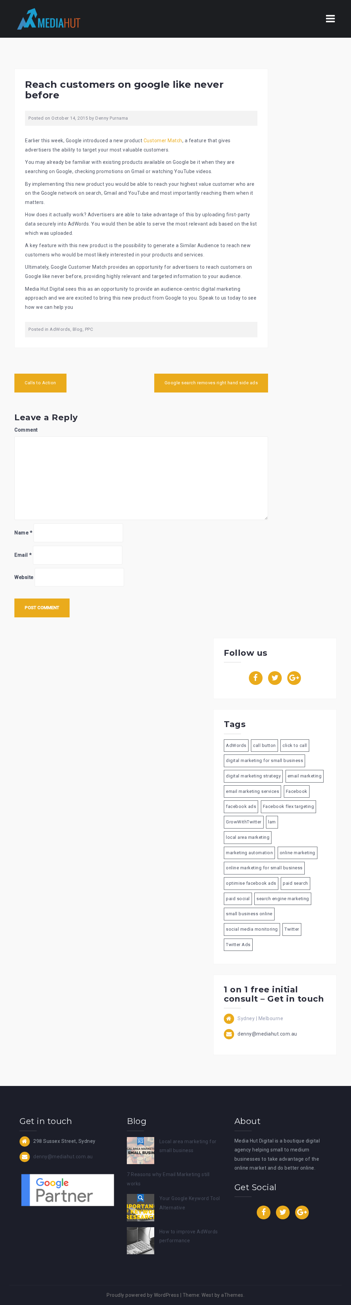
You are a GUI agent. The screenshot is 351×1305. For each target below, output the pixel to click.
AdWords (60, 329)
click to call (294, 745)
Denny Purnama (111, 118)
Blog (78, 329)
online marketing (297, 852)
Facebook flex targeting (288, 806)
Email (23, 555)
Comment (26, 430)
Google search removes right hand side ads (211, 382)
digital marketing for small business (264, 760)
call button (264, 745)
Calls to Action (40, 382)
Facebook (296, 791)
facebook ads (241, 806)
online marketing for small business (264, 867)
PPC (89, 329)
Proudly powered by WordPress (143, 1295)
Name (23, 532)
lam (272, 821)
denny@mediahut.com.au (267, 1034)
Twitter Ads (238, 944)
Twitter (292, 929)
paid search (295, 883)
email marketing (305, 775)
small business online (249, 913)
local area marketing (247, 837)
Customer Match (163, 140)
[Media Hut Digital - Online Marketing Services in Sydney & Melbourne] (48, 18)
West (207, 1295)
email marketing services (252, 791)
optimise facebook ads (251, 883)
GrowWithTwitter (244, 821)
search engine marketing (282, 898)
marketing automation (249, 852)
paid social (238, 898)
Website (24, 577)
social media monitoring (252, 929)
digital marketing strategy (253, 775)
